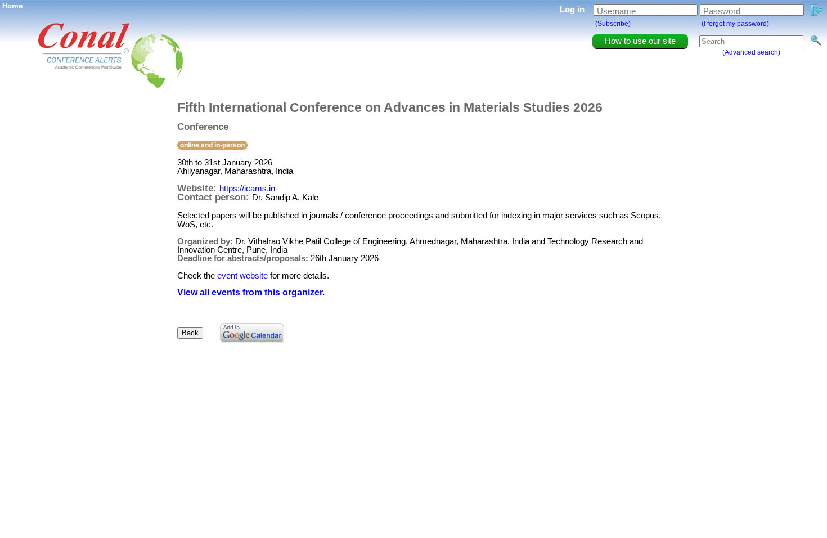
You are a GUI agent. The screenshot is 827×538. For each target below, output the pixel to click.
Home (12, 6)
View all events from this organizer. (251, 292)
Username (616, 11)
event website (242, 275)
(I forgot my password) (735, 24)
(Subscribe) (613, 24)
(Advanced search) (751, 52)
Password (721, 11)
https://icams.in (247, 188)
